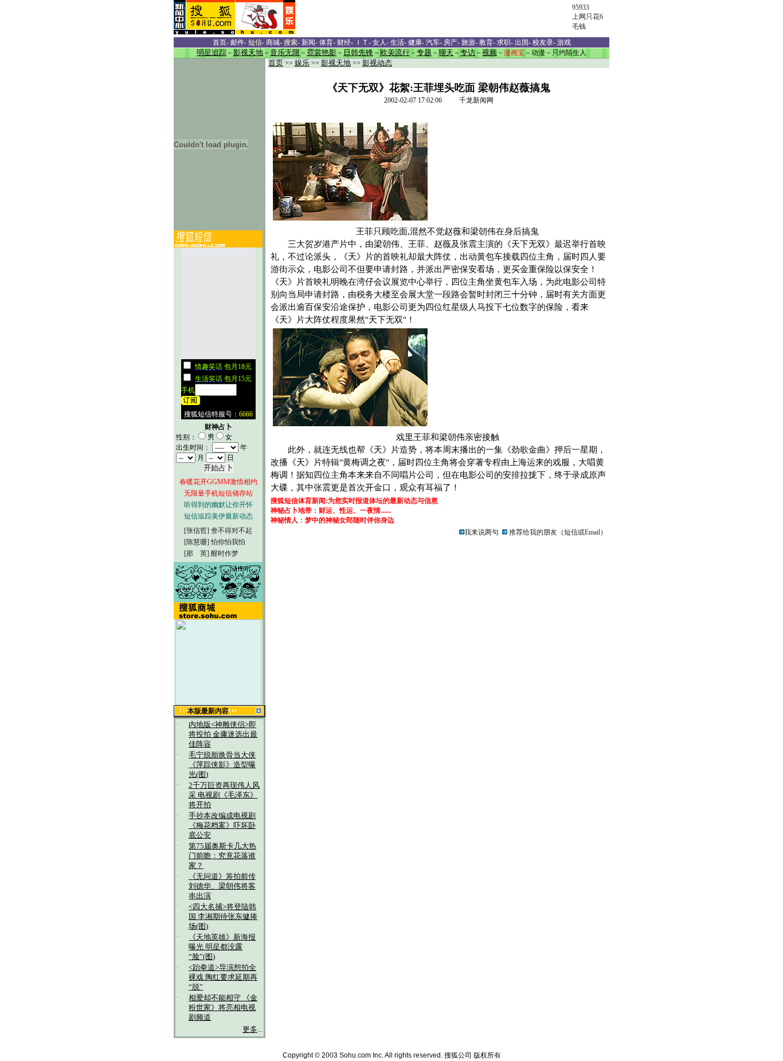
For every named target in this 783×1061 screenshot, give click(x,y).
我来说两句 (481, 532)
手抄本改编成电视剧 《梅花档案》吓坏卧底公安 (222, 825)
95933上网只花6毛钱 (587, 16)
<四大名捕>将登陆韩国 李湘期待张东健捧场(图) (223, 916)
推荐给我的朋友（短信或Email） (557, 532)
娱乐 (302, 63)
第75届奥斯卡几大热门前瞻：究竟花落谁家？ (222, 856)
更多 (249, 1029)
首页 (275, 63)
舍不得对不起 (231, 530)
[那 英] (196, 553)
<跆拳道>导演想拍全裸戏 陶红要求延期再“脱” (223, 977)
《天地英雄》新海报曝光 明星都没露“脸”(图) (222, 947)
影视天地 (336, 63)
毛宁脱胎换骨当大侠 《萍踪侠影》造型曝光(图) (222, 765)
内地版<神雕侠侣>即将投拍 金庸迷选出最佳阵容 (223, 734)
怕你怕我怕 (228, 542)
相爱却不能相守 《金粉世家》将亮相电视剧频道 (223, 1007)
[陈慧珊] (196, 542)
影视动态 (377, 63)
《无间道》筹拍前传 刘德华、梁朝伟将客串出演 (222, 886)
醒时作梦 (224, 553)
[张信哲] (196, 530)
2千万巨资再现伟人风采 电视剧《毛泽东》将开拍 (224, 795)
